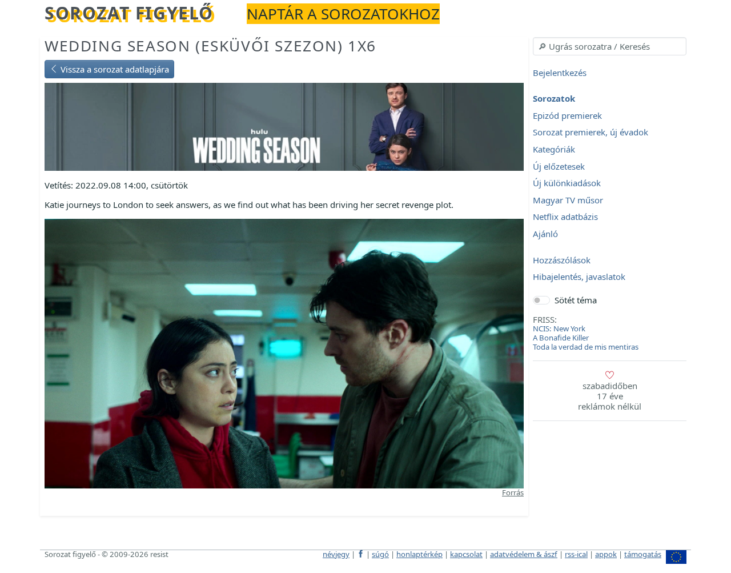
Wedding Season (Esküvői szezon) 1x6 (210, 45)
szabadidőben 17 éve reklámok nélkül (609, 396)
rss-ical (576, 554)
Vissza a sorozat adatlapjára (113, 69)
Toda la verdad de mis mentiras (585, 347)
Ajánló (545, 233)
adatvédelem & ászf (523, 554)
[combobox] (609, 46)
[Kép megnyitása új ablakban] (284, 352)
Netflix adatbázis (565, 217)
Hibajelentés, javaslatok (579, 277)
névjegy (336, 554)
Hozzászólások (562, 260)
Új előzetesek (559, 166)
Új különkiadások (567, 183)
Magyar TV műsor (568, 200)
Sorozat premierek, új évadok (590, 132)
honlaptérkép (419, 554)
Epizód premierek (567, 115)
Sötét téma (576, 300)
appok (606, 554)
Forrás (513, 492)
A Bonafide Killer (561, 337)
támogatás (642, 554)
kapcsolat (466, 554)
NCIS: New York (559, 328)
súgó (380, 554)
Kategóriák (554, 149)
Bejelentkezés (560, 72)
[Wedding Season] (284, 125)
